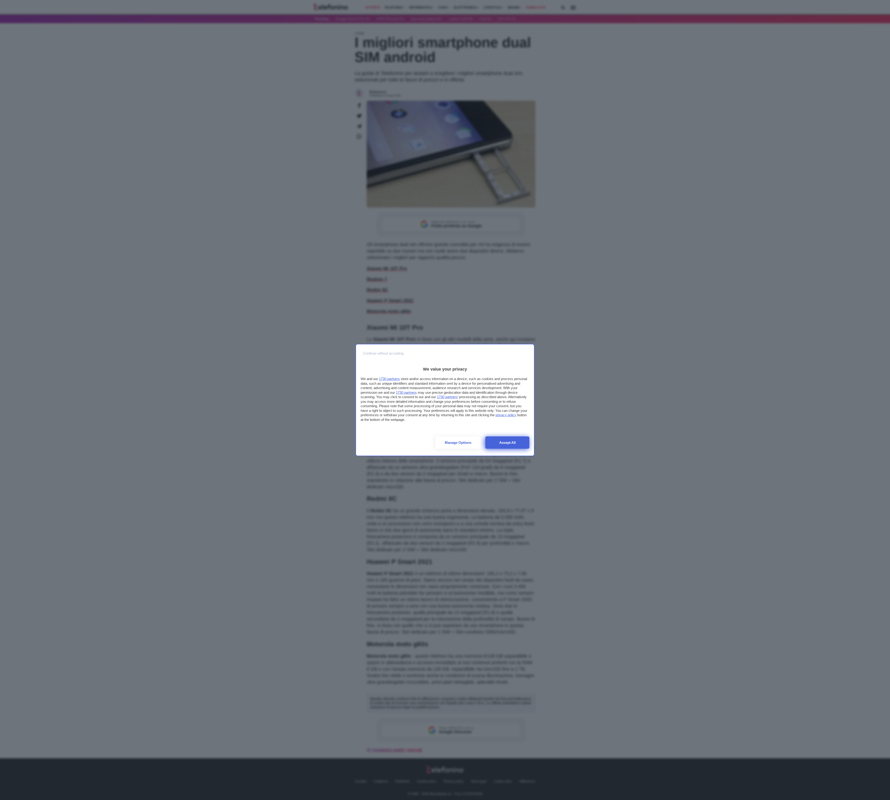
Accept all (507, 443)
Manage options (458, 443)
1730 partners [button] (389, 379)
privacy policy (506, 415)
